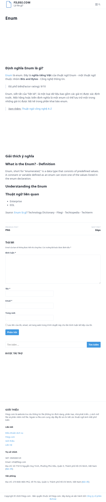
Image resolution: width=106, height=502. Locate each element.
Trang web (10, 313)
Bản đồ (9, 469)
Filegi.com (22, 2)
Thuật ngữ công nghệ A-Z (37, 108)
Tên (7, 288)
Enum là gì (20, 212)
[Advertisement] (53, 46)
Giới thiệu (9, 441)
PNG (7, 230)
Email (8, 300)
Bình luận (10, 252)
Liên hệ (8, 445)
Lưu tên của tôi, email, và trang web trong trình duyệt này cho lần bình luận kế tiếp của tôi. (50, 325)
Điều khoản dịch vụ (14, 433)
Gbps (98, 230)
